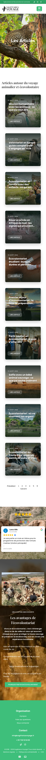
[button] (39, 8)
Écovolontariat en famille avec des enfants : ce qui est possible (20, 186)
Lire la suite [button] (7, 549)
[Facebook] (41, 2)
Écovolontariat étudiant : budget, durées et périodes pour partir (20, 263)
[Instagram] (25, 745)
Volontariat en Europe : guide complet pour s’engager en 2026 (22, 145)
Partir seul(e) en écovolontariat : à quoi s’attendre (22, 339)
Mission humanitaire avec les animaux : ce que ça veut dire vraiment (22, 108)
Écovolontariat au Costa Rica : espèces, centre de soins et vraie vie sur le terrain (23, 457)
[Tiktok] (21, 745)
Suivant (23, 489)
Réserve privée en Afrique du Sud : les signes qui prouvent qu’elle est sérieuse (21, 224)
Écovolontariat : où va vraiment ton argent (22, 415)
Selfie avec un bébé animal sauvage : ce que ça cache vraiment (23, 377)
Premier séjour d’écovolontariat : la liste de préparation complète (21, 302)
